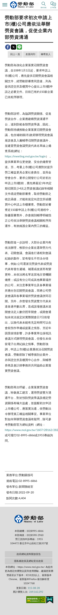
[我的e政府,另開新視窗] (49, 600)
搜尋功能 (43, 7)
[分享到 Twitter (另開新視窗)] (13, 47)
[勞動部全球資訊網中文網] (22, 4)
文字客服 (53, 7)
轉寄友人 (46, 54)
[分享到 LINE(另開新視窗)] (19, 47)
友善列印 (30, 54)
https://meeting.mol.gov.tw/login (25, 156)
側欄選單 (5, 5)
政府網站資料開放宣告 (29, 554)
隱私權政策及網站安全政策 (28, 561)
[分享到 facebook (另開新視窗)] (7, 47)
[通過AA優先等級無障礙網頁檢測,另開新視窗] (36, 600)
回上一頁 (15, 54)
